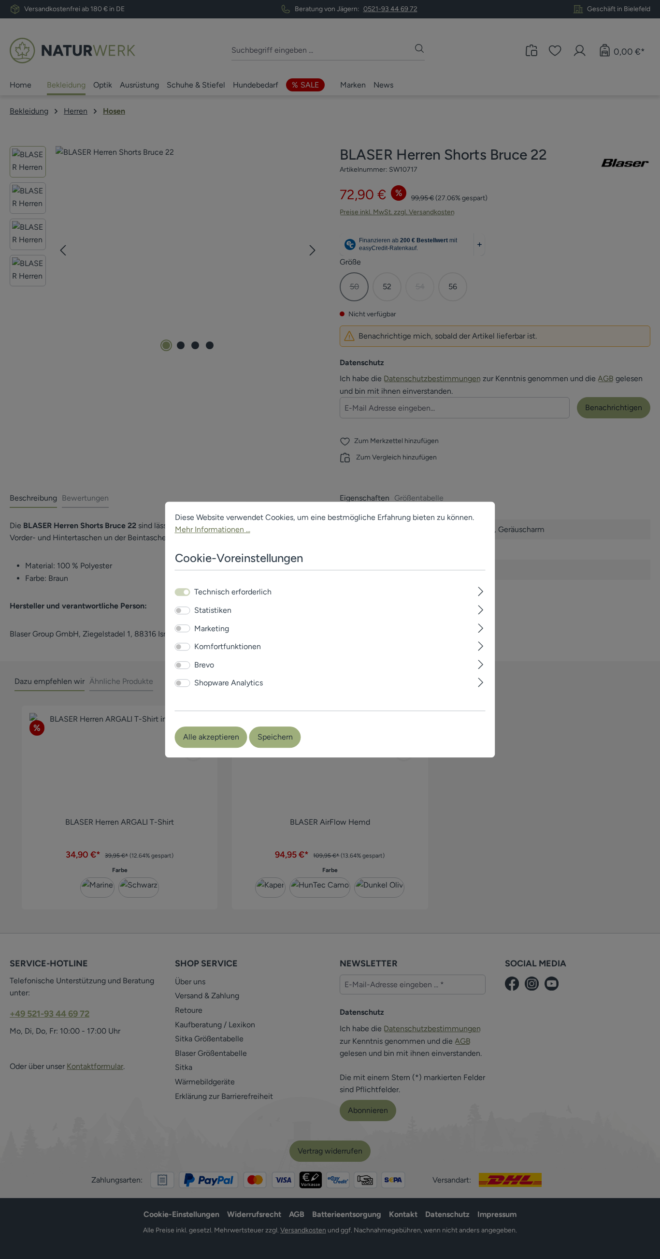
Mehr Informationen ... (212, 529)
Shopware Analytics (228, 683)
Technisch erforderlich (233, 592)
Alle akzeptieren (211, 736)
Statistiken (212, 610)
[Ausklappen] (480, 590)
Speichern (275, 736)
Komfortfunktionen (227, 646)
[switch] (182, 610)
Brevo (204, 664)
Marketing (211, 628)
